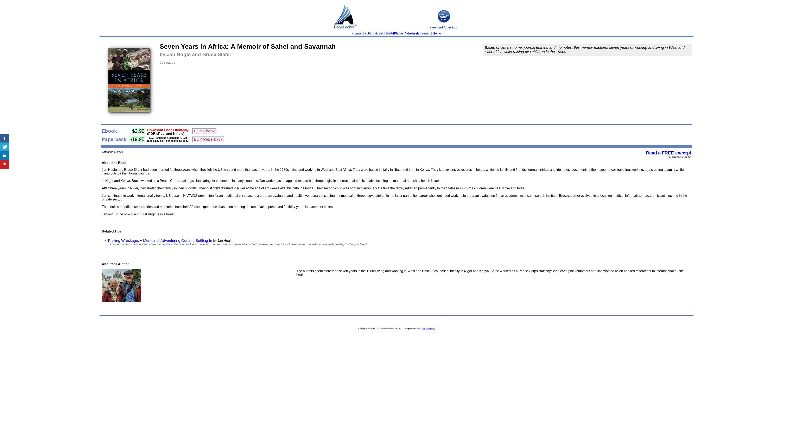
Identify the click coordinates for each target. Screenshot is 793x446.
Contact (357, 33)
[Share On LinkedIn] (4, 155)
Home (437, 33)
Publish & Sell (374, 33)
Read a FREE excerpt (668, 152)
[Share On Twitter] (4, 146)
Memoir (118, 151)
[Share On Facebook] (4, 138)
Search (425, 33)
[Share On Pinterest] (4, 164)
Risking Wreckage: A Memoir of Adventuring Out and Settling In (160, 240)
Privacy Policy (428, 328)
